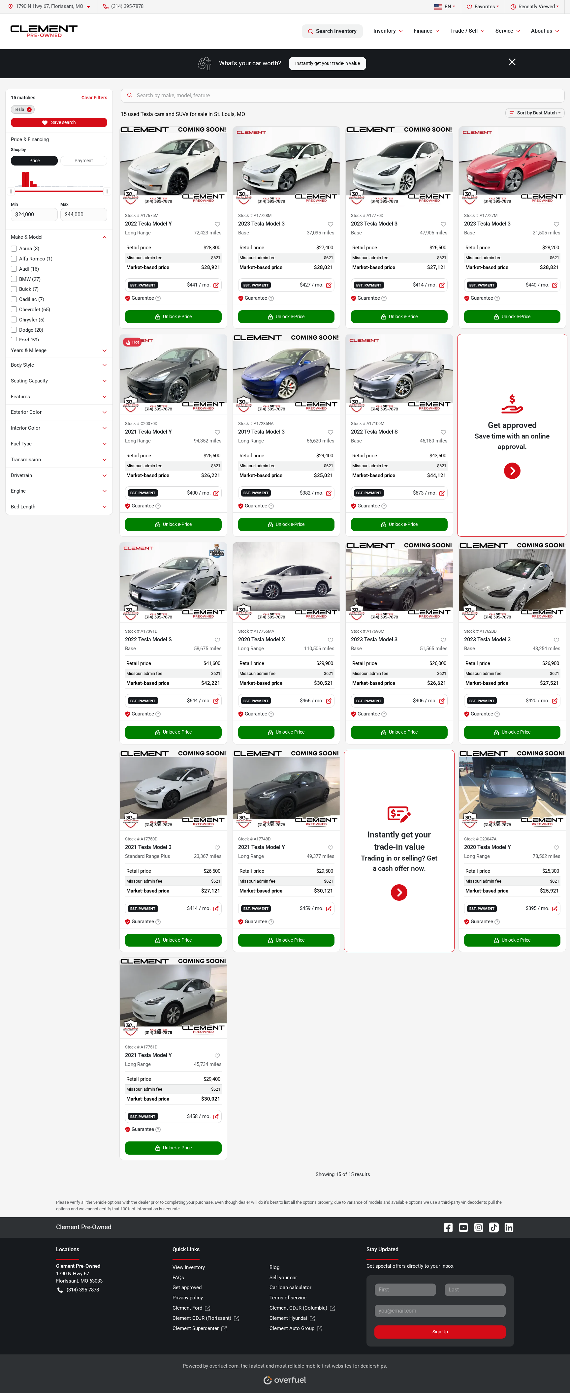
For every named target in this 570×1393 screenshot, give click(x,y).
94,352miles (208, 441)
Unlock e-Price (177, 316)
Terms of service (287, 1298)
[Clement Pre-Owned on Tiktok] (491, 1227)
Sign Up (440, 1331)
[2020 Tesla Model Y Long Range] (512, 790)
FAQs (178, 1278)
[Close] (512, 62)
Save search (63, 122)
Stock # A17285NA (255, 423)
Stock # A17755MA (256, 631)
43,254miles (546, 648)
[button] (51, 6)
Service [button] (504, 31)
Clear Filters (94, 97)
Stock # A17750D (141, 838)
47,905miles (434, 233)
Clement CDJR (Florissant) (202, 1318)
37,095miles (320, 233)
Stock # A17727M (480, 215)
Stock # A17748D (254, 838)
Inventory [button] (384, 31)
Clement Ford (187, 1308)
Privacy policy (188, 1298)
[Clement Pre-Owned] (44, 31)
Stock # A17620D (480, 631)
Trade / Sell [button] (464, 31)
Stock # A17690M (367, 631)
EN (448, 7)
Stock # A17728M (254, 215)
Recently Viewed (537, 7)
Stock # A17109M (367, 423)
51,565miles (434, 648)
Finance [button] (423, 31)
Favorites (485, 7)
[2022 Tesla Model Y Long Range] (173, 167)
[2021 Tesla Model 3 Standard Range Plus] (173, 790)
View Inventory (189, 1267)
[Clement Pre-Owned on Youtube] (460, 1227)
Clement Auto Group (291, 1328)
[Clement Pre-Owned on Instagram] (476, 1227)
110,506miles (319, 648)
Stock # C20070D (141, 423)
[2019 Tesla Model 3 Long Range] (286, 374)
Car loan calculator (290, 1287)
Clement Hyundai (288, 1318)
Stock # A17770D (367, 215)
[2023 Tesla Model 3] (286, 167)
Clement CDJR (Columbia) (298, 1308)
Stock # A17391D (141, 631)
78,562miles (546, 856)
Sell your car (283, 1278)
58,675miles (208, 648)
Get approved (187, 1287)
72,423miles (208, 233)
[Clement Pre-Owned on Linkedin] (506, 1227)
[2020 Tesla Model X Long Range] (286, 582)
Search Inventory (336, 31)
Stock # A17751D (141, 1047)
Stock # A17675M (141, 215)
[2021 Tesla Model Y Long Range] (173, 374)
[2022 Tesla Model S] (399, 374)
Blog (274, 1267)
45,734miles (208, 1064)
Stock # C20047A (480, 838)
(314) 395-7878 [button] (127, 6)
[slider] (11, 191)
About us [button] (541, 31)
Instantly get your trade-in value (327, 63)
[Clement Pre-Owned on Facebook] (445, 1227)
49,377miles (320, 856)
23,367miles (208, 856)
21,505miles (546, 233)
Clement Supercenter (196, 1328)
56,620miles (320, 441)
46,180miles (434, 441)
